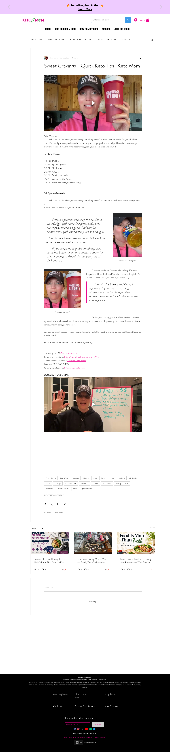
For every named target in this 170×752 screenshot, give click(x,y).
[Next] (161, 7)
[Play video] (93, 103)
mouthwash (107, 483)
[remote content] (93, 450)
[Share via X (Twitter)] (51, 504)
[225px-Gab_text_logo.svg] (90, 729)
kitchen (95, 483)
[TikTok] (82, 729)
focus (103, 478)
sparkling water (87, 488)
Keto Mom (64, 478)
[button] (147, 20)
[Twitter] (94, 729)
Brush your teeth (122, 483)
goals (95, 478)
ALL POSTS (36, 39)
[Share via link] (64, 504)
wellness (122, 478)
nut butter (84, 483)
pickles (48, 483)
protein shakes (63, 488)
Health (86, 478)
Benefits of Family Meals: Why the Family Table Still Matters (91, 560)
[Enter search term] (128, 20)
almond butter (70, 483)
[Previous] (9, 7)
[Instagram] (78, 729)
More (124, 39)
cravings (58, 483)
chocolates (49, 488)
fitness (112, 478)
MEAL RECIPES (56, 39)
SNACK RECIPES (107, 39)
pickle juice (133, 478)
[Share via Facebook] (45, 504)
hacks (75, 488)
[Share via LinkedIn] (58, 504)
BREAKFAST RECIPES (81, 39)
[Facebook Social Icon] (75, 729)
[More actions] (140, 58)
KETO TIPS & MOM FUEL (54, 495)
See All (152, 527)
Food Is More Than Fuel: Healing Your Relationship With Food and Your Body (136, 560)
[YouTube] (86, 729)
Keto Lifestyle (51, 478)
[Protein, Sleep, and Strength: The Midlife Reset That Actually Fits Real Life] (50, 543)
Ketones (76, 478)
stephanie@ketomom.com (84, 733)
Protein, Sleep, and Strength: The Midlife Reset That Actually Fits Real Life (49, 560)
